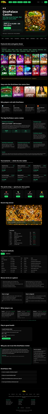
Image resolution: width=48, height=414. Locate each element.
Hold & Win (20, 402)
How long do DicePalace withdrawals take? (10, 381)
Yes (3, 333)
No (6, 333)
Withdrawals (33, 38)
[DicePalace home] (4, 2)
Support (41, 38)
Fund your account (11, 33)
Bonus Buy (20, 404)
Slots (2, 38)
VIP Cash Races (8, 404)
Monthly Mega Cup (9, 403)
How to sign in (5, 33)
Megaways (20, 401)
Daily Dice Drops (8, 401)
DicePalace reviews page (32, 320)
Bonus (12, 38)
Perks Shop (22, 38)
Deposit (27, 38)
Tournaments (17, 38)
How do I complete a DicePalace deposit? (9, 372)
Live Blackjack (33, 402)
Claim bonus (7, 28)
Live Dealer (7, 38)
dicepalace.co (34, 78)
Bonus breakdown (17, 33)
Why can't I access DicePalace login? (9, 375)
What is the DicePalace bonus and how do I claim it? (12, 378)
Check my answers (6, 338)
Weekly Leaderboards (9, 402)
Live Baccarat (33, 403)
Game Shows (33, 404)
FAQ (45, 38)
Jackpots (20, 403)
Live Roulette (33, 401)
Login (37, 38)
